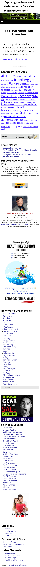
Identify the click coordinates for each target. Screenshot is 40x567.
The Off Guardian (9, 476)
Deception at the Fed (11, 152)
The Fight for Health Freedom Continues (19, 154)
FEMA (22, 99)
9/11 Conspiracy (9, 313)
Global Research (9, 439)
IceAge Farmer (8, 443)
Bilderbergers (8, 318)
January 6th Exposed (11, 157)
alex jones (8, 76)
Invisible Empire (11, 558)
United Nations (9, 379)
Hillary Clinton (21, 107)
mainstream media (14, 113)
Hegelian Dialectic (30, 105)
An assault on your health (13, 148)
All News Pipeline (9, 430)
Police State (7, 364)
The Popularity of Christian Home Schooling (20, 150)
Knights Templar (9, 355)
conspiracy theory (17, 90)
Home (7, 528)
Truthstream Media (10, 480)
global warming (26, 102)
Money (5, 357)
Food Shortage (8, 342)
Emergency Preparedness (13, 544)
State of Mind (10, 553)
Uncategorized (8, 377)
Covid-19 (21, 93)
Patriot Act (7, 362)
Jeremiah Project (10, 542)
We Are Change (9, 485)
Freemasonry (8, 344)
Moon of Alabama (10, 447)
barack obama (21, 76)
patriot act (28, 120)
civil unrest (21, 83)
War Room (7, 483)
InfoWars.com (8, 445)
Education (7, 335)
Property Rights (9, 368)
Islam (5, 351)
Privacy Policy (10, 535)
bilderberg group (26, 80)
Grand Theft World (10, 441)
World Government (10, 384)
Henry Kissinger (7, 107)
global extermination (11, 102)
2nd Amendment (11, 329)
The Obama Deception (14, 560)
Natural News (8, 450)
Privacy (5, 366)
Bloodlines (7, 320)
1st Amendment (10, 327)
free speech (16, 67)
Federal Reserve (9, 340)
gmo (33, 102)
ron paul (16, 126)
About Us (8, 533)
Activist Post (7, 428)
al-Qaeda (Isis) (9, 353)
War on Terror (8, 382)
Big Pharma (7, 316)
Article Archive (10, 531)
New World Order (10, 360)
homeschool (24, 67)
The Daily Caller (9, 467)
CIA (13, 83)
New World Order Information (17, 565)
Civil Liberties (8, 324)
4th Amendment (10, 331)
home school (26, 110)
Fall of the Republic (12, 555)
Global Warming (9, 346)
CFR (9, 83)
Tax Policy (6, 373)
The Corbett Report (10, 465)
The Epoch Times (9, 469)
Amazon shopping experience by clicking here (14, 224)
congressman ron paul (14, 87)
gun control (18, 105)
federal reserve (12, 99)
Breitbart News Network (12, 432)
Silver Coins (8, 546)
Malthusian (26, 113)
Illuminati (6, 349)
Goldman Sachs (7, 105)
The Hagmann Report (11, 472)
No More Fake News (10, 454)
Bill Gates (3, 84)
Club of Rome (8, 333)
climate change (30, 84)
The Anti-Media (9, 463)
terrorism (26, 127)
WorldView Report (10, 489)
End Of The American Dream (14, 436)
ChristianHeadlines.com (12, 434)
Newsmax (6, 452)
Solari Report (8, 461)
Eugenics (6, 338)
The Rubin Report (10, 478)
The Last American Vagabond (14, 474)
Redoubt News (8, 456)
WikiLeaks (6, 487)
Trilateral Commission (11, 375)
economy (26, 96)
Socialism (6, 371)
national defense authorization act (13, 118)
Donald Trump (10, 96)
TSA (31, 127)
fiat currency (30, 99)
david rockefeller (31, 93)
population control (15, 122)
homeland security (11, 110)
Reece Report (8, 458)
